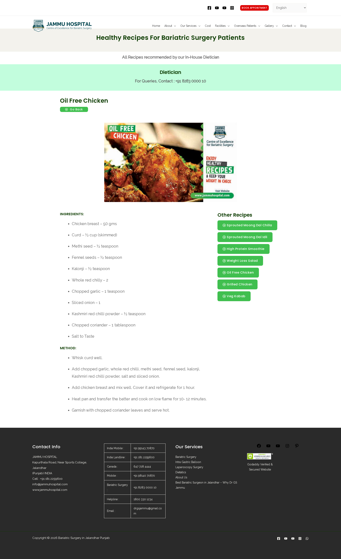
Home (156, 25)
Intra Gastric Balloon (188, 462)
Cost (208, 25)
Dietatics (180, 472)
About (168, 25)
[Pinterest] (296, 447)
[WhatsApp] (307, 538)
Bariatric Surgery (185, 456)
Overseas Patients (245, 25)
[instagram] (232, 8)
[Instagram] (287, 447)
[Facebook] (259, 447)
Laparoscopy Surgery (189, 467)
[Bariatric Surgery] (285, 538)
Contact (287, 25)
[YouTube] (268, 447)
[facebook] (210, 8)
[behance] (225, 8)
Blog (303, 25)
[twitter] (217, 8)
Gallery (269, 25)
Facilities (220, 25)
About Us (181, 477)
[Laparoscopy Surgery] (292, 538)
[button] (254, 8)
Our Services (188, 25)
